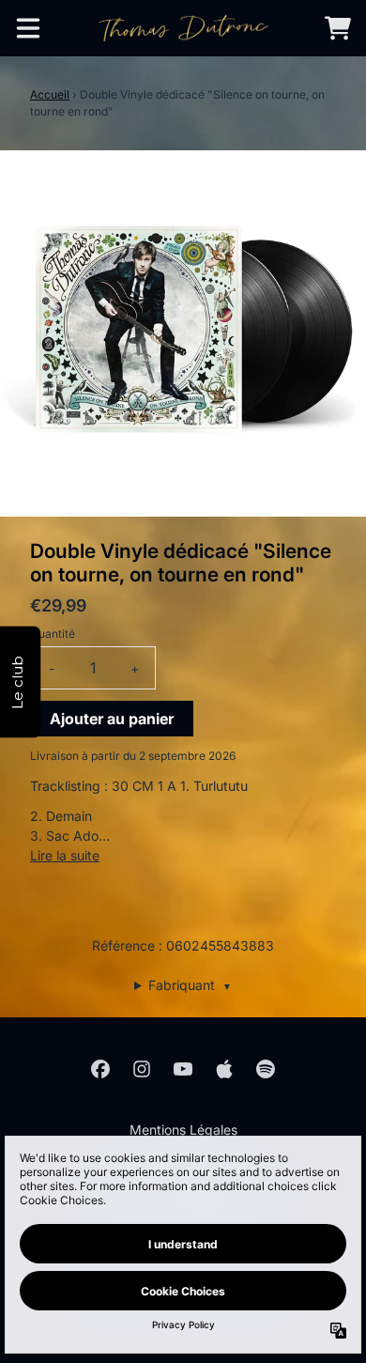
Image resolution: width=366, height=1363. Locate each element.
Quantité (52, 634)
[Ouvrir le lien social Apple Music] (224, 1069)
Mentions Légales (183, 1130)
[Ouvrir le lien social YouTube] (183, 1069)
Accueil (49, 94)
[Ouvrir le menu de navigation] (28, 28)
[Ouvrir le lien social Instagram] (141, 1069)
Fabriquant (190, 985)
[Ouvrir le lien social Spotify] (265, 1069)
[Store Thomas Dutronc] (183, 28)
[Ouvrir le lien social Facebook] (100, 1069)
